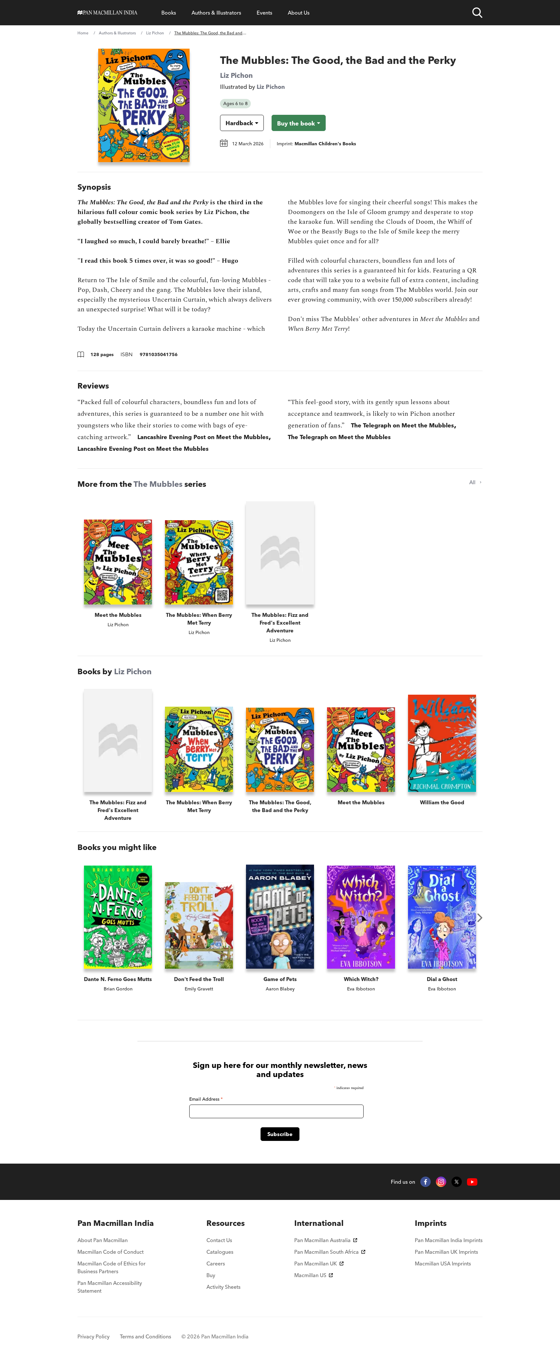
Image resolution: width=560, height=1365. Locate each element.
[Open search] (477, 12)
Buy (210, 1275)
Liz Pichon (155, 32)
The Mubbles (158, 484)
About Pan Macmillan (102, 1240)
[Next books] (480, 917)
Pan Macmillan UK (315, 1263)
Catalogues (219, 1252)
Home (82, 32)
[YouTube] (472, 1182)
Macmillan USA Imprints (443, 1263)
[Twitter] (456, 1182)
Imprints (431, 1223)
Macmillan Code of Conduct (110, 1252)
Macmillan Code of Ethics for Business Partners (111, 1267)
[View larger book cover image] (144, 105)
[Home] (107, 13)
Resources (225, 1223)
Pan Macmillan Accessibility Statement (109, 1287)
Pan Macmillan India (115, 1223)
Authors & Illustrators (216, 12)
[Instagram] (441, 1182)
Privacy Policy (93, 1336)
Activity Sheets (223, 1287)
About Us (298, 12)
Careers (215, 1263)
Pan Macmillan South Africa (326, 1252)
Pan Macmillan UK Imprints (446, 1252)
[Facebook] (425, 1182)
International (319, 1223)
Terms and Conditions (145, 1336)
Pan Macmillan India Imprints (449, 1240)
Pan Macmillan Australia (322, 1240)
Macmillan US (310, 1275)
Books (168, 12)
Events (264, 12)
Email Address (206, 1099)
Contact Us (219, 1240)
